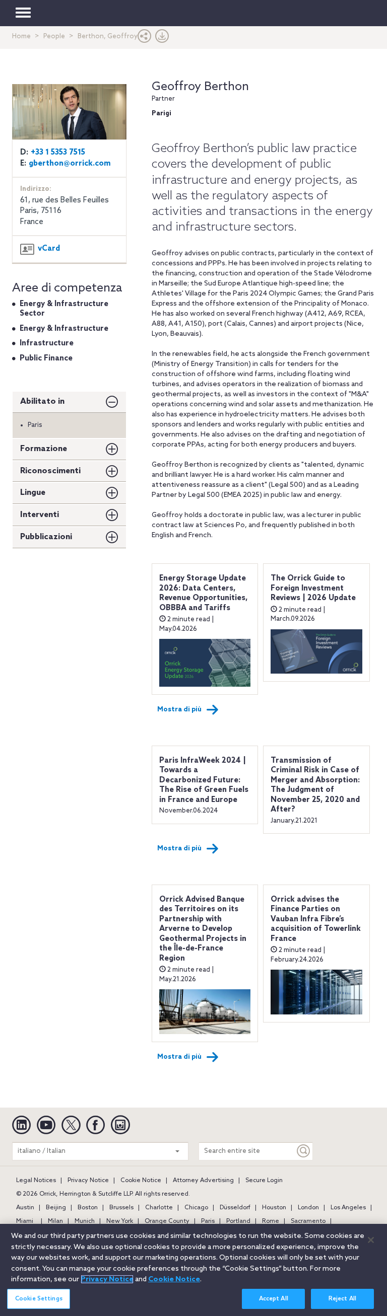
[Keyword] (304, 1151)
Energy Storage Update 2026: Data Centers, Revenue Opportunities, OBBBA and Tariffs (203, 593)
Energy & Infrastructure (64, 328)
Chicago (196, 1207)
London (308, 1207)
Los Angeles (348, 1207)
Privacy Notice (88, 1180)
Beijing (56, 1207)
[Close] (371, 1240)
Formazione (43, 449)
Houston (274, 1207)
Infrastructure (47, 343)
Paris (208, 1221)
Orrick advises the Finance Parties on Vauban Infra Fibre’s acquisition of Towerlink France (316, 919)
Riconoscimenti (50, 471)
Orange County (167, 1221)
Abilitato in (42, 401)
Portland (238, 1221)
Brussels (121, 1207)
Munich (85, 1221)
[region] (193, 1270)
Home (21, 36)
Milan (55, 1221)
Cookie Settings (38, 1298)
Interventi (39, 515)
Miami (24, 1221)
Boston (88, 1207)
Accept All (273, 1298)
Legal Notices (36, 1180)
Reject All (342, 1298)
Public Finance (46, 358)
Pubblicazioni (46, 537)
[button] (145, 38)
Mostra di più (179, 709)
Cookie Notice (140, 1180)
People (54, 36)
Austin (25, 1207)
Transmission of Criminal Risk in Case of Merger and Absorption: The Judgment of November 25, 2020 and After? (315, 785)
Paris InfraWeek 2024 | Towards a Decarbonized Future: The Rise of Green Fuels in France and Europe (203, 780)
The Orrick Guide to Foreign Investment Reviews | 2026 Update (313, 588)
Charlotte (159, 1207)
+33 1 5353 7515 (58, 152)
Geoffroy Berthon (200, 87)
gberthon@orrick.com (70, 163)
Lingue (32, 492)
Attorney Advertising (203, 1180)
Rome (270, 1221)
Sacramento (308, 1221)
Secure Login (264, 1180)
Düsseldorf (235, 1207)
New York (119, 1221)
